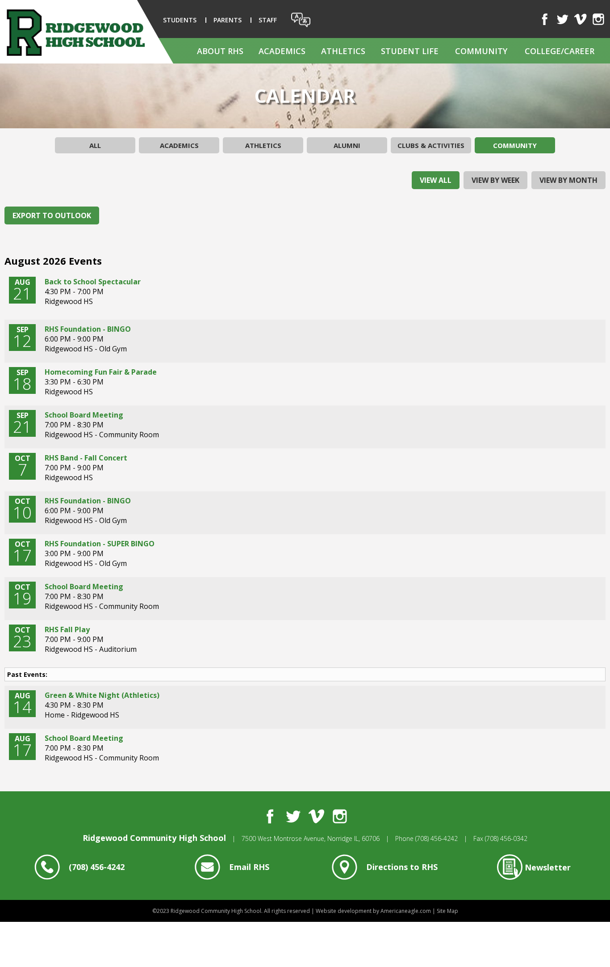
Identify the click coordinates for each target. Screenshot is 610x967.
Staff (268, 20)
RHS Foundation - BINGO (88, 329)
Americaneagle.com (405, 911)
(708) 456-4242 (436, 838)
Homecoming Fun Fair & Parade (101, 372)
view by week (495, 180)
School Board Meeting (84, 415)
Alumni (347, 145)
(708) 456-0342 (506, 838)
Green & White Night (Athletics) (102, 695)
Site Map (447, 911)
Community (515, 145)
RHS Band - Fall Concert (86, 458)
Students (179, 20)
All (95, 145)
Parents (227, 20)
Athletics (263, 145)
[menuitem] (220, 50)
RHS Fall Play (67, 629)
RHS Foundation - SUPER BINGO (100, 544)
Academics (179, 145)
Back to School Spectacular (93, 282)
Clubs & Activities (430, 145)
